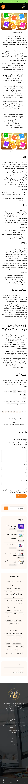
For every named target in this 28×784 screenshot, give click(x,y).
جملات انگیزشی (8, 613)
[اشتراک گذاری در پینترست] (14, 412)
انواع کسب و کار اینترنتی (17, 603)
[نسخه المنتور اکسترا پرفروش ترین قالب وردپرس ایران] (24, 6)
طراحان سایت (16, 44)
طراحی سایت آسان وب (13, 626)
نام (25, 465)
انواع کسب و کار (9, 600)
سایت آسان (12, 401)
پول (16, 649)
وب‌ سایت (24, 480)
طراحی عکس (8, 633)
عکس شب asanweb (17, 643)
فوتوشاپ (8, 643)
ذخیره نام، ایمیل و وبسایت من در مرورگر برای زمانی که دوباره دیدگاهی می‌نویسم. (15, 491)
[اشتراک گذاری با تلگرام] (3, 412)
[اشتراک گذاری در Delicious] (8, 412)
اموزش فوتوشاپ (18, 600)
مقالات (17, 646)
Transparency (19, 198)
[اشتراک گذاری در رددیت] (11, 412)
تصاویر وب (21, 295)
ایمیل (25, 473)
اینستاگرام (9, 610)
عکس (8, 640)
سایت (18, 401)
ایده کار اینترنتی (11, 607)
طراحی (7, 401)
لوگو (22, 646)
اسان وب (23, 401)
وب (8, 404)
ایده (18, 607)
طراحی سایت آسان (14, 623)
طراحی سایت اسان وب (17, 633)
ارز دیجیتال (20, 670)
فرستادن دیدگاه (21, 496)
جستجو (6, 508)
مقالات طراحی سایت (18, 394)
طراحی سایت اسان (13, 630)
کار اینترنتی (19, 653)
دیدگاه (24, 448)
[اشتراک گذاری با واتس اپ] (6, 412)
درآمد (20, 617)
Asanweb (20, 391)
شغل (20, 620)
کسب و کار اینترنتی (10, 653)
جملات (15, 613)
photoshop (19, 585)
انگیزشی (7, 603)
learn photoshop (10, 581)
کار (7, 649)
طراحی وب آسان (14, 404)
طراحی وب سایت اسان (16, 640)
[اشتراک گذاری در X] (17, 412)
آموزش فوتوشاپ (17, 588)
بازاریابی (21, 613)
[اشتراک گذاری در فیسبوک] (20, 412)
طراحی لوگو (18, 636)
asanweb (20, 398)
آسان (15, 398)
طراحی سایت (22, 404)
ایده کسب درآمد (17, 610)
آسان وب (9, 398)
